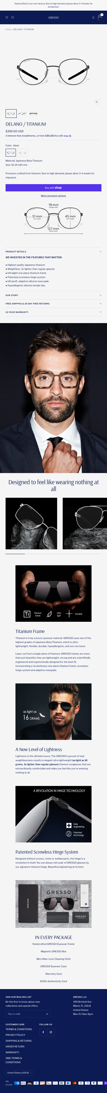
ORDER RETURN (15, 1046)
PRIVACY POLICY (15, 1035)
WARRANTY (12, 1052)
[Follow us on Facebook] (43, 1032)
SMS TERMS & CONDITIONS (14, 1060)
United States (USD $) (18, 1073)
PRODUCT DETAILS (16, 251)
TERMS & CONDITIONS (19, 1029)
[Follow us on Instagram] (51, 1032)
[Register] (47, 1014)
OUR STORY (12, 295)
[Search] (12, 17)
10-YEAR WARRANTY (17, 312)
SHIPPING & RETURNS (19, 1040)
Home (9, 29)
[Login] (93, 17)
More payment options (53, 195)
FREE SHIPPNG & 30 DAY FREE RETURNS (28, 303)
